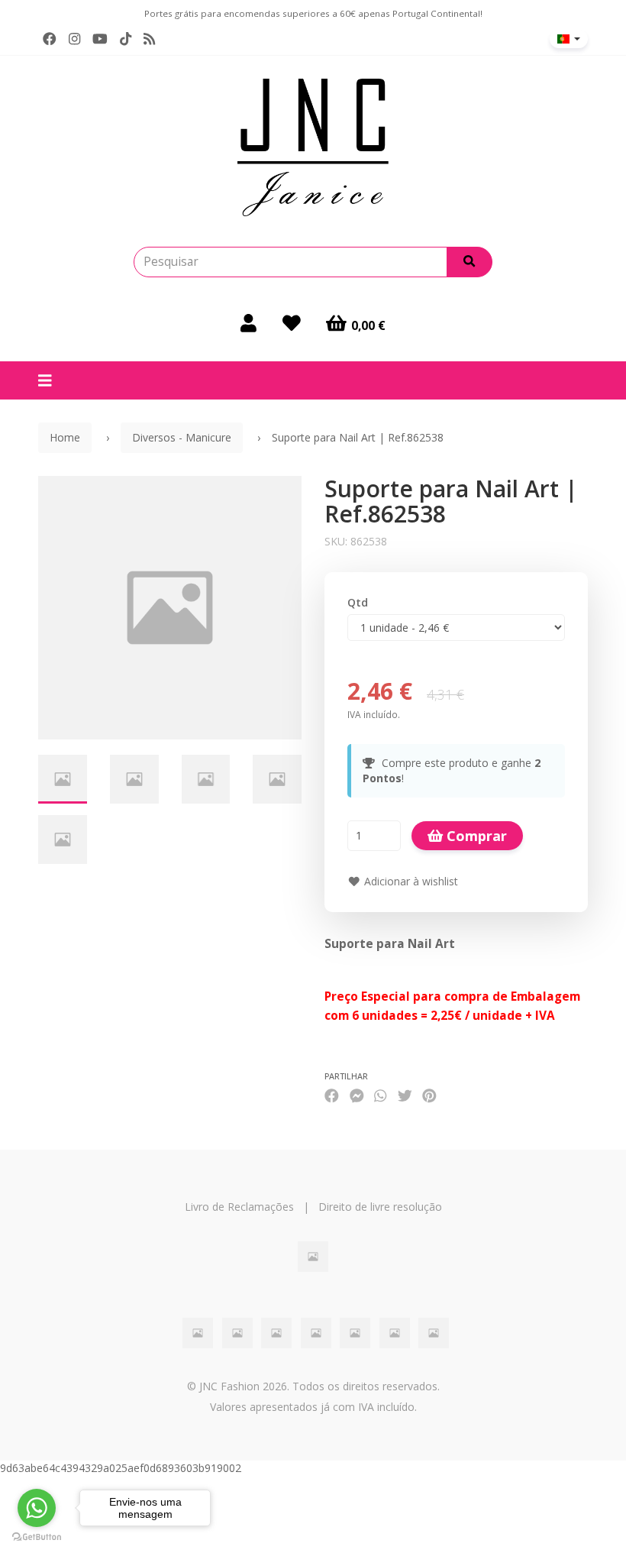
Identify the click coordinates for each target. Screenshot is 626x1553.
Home (65, 437)
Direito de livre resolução (380, 1206)
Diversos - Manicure (181, 437)
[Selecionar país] (569, 39)
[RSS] (149, 39)
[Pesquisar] (469, 262)
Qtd (357, 602)
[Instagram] (74, 39)
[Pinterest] (429, 1096)
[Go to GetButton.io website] (36, 1537)
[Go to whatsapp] (37, 1508)
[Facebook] (49, 39)
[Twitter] (405, 1096)
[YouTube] (100, 39)
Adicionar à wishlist (409, 881)
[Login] (248, 323)
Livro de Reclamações (239, 1206)
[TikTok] (125, 39)
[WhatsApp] (380, 1096)
